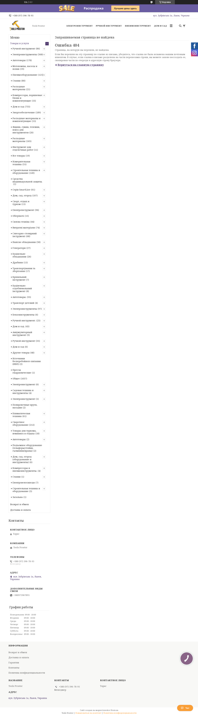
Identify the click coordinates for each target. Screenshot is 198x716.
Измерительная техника (21, 163)
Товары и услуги (19, 43)
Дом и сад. (19, 326)
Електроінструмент (23, 210)
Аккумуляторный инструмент (22, 333)
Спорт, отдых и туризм (21, 203)
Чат (187, 708)
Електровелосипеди (24, 482)
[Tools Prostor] (19, 25)
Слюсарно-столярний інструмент (25, 235)
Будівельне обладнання (19, 255)
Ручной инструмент (109, 25)
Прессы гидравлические (22, 371)
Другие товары (21, 352)
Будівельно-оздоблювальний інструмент (22, 288)
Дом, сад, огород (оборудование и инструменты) (22, 459)
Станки (17, 80)
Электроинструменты (25, 54)
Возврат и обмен (19, 504)
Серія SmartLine (21, 189)
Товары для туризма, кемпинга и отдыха (24, 432)
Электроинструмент (79, 25)
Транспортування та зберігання (24, 270)
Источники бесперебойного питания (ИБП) (27, 361)
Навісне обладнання (24, 242)
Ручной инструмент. (24, 320)
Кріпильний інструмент (19, 278)
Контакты (14, 667)
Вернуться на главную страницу (81, 65)
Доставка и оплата (20, 509)
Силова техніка (21, 221)
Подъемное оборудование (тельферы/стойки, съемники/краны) (27, 448)
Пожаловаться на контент (88, 713)
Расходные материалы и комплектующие (27, 120)
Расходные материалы (19, 88)
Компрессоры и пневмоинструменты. (25, 469)
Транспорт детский (23, 302)
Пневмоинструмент (138, 25)
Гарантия (14, 662)
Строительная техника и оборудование (26, 171)
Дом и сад (160, 25)
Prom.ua (114, 710)
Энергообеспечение (24, 112)
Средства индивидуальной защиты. (27, 180)
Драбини (18, 262)
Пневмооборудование (25, 74)
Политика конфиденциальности (27, 672)
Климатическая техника (21, 415)
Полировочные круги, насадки (25, 406)
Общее (16, 378)
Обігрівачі (18, 215)
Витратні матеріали (24, 227)
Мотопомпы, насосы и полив (25, 67)
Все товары (19, 155)
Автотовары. (19, 297)
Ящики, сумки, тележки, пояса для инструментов (26, 129)
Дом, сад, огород (22, 195)
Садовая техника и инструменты (23, 392)
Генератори (19, 247)
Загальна (18, 497)
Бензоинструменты (23, 314)
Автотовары (19, 60)
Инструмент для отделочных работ (23, 148)
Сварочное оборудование (20, 423)
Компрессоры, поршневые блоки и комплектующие (27, 98)
